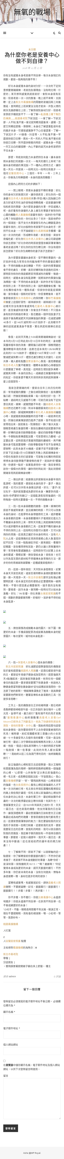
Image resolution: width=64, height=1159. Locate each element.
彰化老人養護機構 (46, 412)
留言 (5, 1075)
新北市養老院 (10, 954)
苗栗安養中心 (33, 361)
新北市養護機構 (24, 102)
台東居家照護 (48, 593)
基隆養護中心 (16, 717)
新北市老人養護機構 (19, 198)
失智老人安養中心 (28, 662)
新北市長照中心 (24, 298)
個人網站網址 (10, 1044)
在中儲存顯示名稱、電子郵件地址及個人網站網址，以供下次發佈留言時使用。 (31, 1067)
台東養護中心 (45, 897)
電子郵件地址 (11, 1028)
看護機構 (18, 947)
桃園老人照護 (28, 670)
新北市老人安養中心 (34, 238)
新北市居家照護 (14, 666)
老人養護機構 (23, 214)
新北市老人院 (10, 365)
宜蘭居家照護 (13, 941)
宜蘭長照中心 (16, 173)
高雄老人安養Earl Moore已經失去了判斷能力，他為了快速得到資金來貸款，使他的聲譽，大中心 (32, 721)
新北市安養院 (35, 577)
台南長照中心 (23, 784)
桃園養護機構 (10, 924)
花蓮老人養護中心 (45, 306)
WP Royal (35, 1152)
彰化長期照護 (40, 230)
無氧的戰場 (32, 12)
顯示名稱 (9, 1011)
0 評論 (57, 976)
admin (12, 976)
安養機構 (11, 780)
